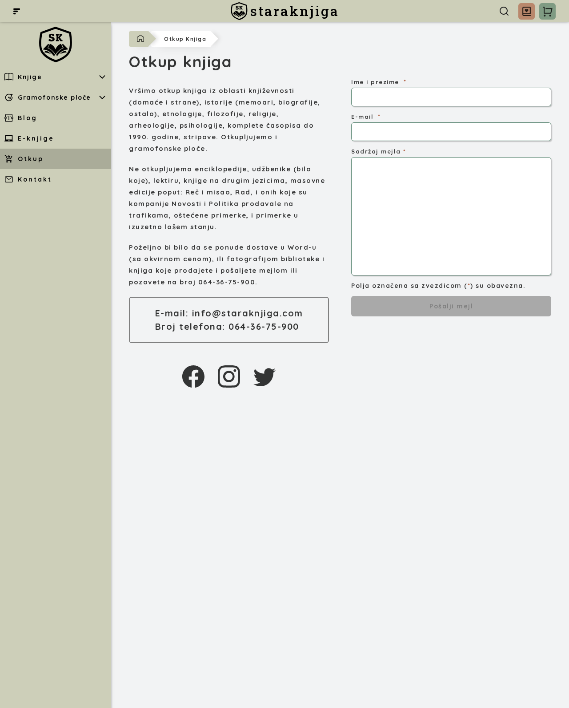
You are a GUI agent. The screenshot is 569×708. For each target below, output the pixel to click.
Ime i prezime (375, 81)
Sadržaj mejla (376, 151)
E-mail (362, 116)
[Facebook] (193, 376)
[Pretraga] (504, 11)
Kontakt (35, 179)
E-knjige (36, 138)
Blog (27, 118)
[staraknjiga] (55, 44)
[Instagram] (229, 376)
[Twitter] (264, 376)
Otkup (31, 159)
